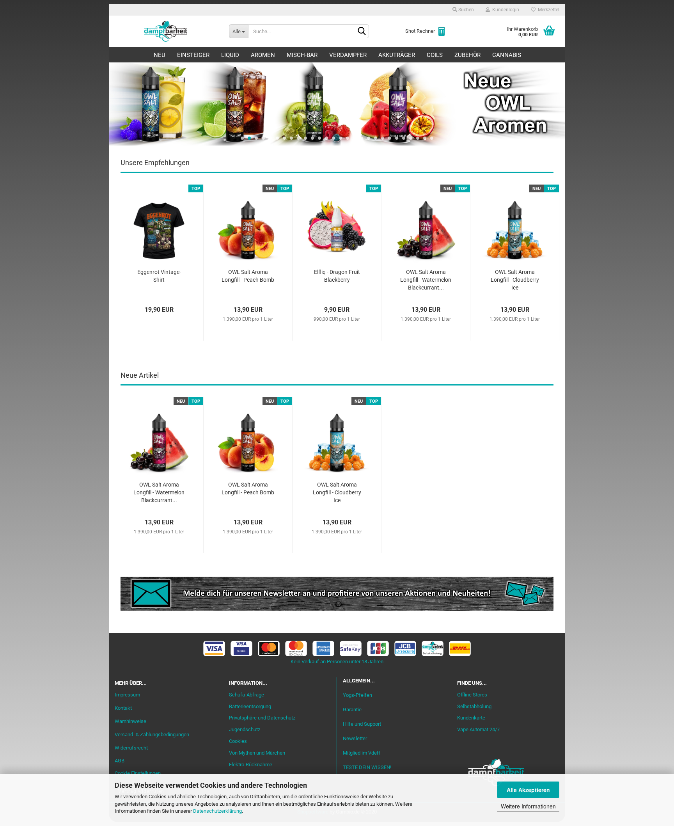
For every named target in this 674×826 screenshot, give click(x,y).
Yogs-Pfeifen (357, 695)
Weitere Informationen (528, 806)
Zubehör (467, 55)
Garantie (352, 709)
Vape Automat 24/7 (478, 729)
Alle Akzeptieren (528, 790)
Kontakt (123, 708)
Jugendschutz (244, 729)
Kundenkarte (471, 718)
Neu (159, 55)
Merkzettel (547, 9)
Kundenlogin (504, 9)
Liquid (230, 55)
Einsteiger (193, 55)
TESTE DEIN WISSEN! (367, 767)
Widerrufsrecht (131, 748)
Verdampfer (348, 55)
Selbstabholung (474, 706)
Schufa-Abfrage (246, 695)
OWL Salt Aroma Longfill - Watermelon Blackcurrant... (425, 280)
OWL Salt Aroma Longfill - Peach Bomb (248, 276)
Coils (435, 55)
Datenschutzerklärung (217, 811)
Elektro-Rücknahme (250, 764)
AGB (119, 761)
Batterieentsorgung (250, 706)
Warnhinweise (130, 721)
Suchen (465, 9)
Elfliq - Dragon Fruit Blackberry (337, 276)
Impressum (127, 695)
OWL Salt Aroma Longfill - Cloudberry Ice (515, 280)
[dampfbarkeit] (166, 31)
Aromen (263, 55)
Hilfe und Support (362, 724)
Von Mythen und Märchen (257, 753)
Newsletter (355, 738)
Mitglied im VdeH (361, 753)
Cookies (238, 741)
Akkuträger (396, 55)
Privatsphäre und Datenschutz (262, 718)
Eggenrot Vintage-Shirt (159, 276)
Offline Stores (472, 695)
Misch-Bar (302, 55)
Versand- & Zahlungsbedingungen (152, 734)
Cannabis (506, 55)
